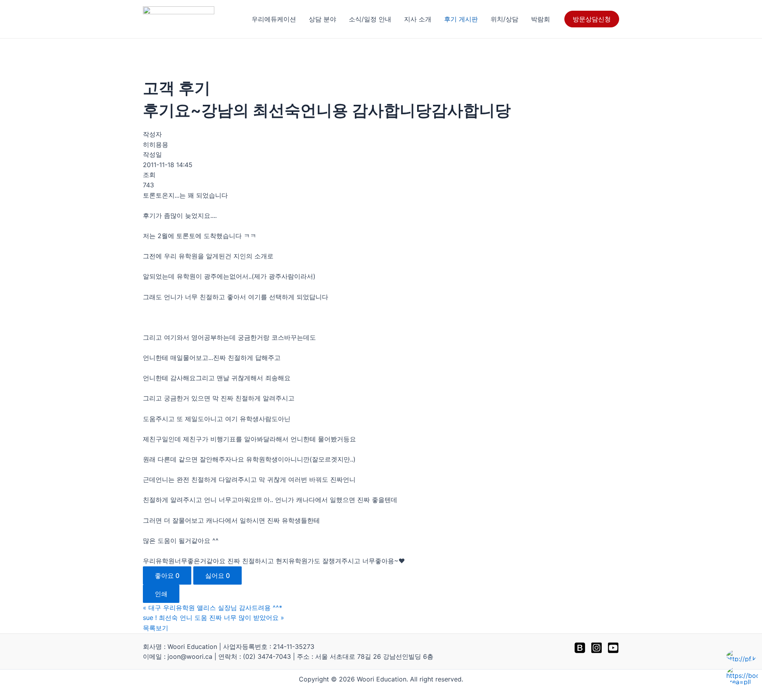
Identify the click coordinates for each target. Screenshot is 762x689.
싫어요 (217, 575)
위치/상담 (504, 19)
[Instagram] (596, 648)
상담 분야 (322, 19)
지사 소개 (417, 19)
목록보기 (155, 628)
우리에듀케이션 (274, 19)
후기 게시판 (461, 19)
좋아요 (167, 575)
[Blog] (580, 648)
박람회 (540, 19)
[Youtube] (613, 648)
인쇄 (161, 594)
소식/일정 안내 (370, 19)
